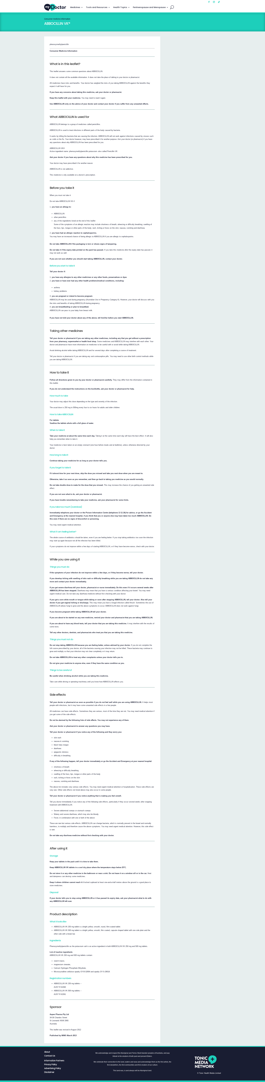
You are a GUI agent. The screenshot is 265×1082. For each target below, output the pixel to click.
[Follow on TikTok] (219, 2)
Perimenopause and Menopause (149, 7)
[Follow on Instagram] (214, 2)
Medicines (75, 7)
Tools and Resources (96, 7)
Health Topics (120, 7)
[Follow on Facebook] (209, 2)
